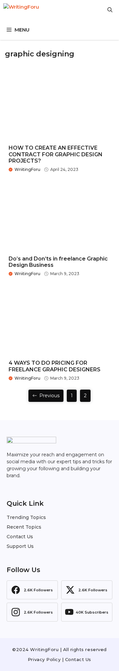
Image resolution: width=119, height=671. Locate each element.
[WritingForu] (36, 10)
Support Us (20, 546)
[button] (110, 10)
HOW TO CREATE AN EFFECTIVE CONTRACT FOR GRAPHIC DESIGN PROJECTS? (55, 154)
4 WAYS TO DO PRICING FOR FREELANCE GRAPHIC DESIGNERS (54, 366)
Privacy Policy (44, 659)
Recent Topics (24, 527)
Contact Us (20, 537)
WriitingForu (27, 169)
